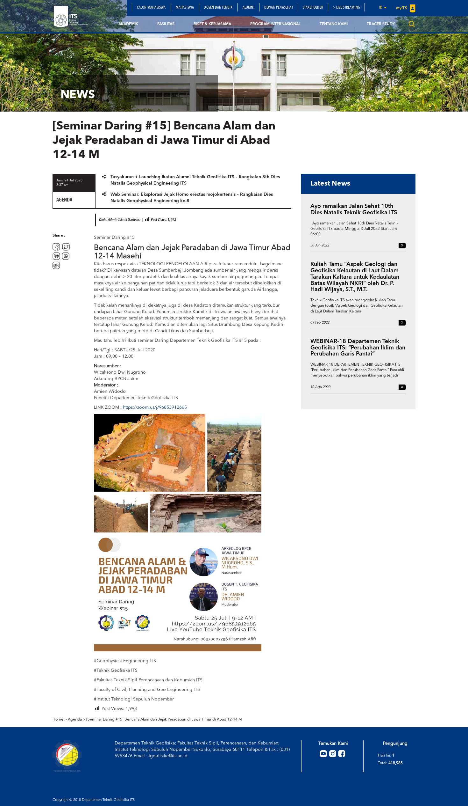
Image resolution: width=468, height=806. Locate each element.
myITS (402, 8)
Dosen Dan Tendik (218, 8)
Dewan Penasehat (278, 8)
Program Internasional (275, 24)
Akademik (128, 24)
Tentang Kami (334, 24)
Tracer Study (381, 24)
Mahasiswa (185, 8)
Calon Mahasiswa (151, 8)
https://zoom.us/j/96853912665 (155, 407)
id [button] (381, 8)
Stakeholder (313, 8)
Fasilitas (165, 24)
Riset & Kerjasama (212, 24)
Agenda (75, 720)
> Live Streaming (346, 8)
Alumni (248, 8)
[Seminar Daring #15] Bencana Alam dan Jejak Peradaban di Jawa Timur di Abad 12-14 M (164, 720)
